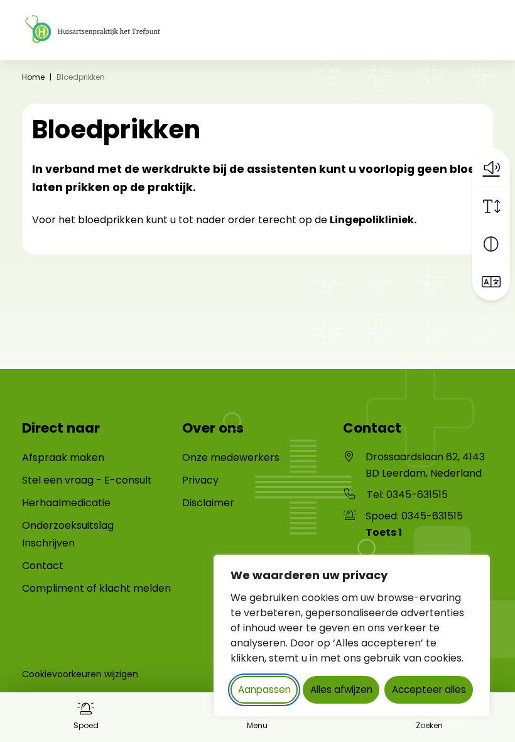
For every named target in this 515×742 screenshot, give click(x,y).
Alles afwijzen (341, 689)
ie (106, 503)
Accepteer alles (429, 689)
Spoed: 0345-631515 (414, 524)
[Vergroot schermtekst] (491, 206)
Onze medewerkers (230, 457)
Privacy (200, 480)
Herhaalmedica (60, 503)
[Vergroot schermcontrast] (491, 244)
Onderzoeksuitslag (68, 525)
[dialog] (352, 636)
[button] (491, 167)
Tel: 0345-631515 (407, 494)
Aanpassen (264, 689)
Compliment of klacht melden (96, 588)
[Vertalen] (491, 282)
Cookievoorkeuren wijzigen (80, 674)
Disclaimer (208, 503)
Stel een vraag (58, 480)
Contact (42, 565)
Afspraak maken (63, 457)
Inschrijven (48, 543)
